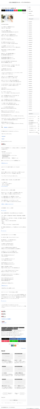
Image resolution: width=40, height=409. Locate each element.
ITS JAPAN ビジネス (4, 327)
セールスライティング (21, 327)
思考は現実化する (4, 335)
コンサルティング (7, 331)
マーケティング (17, 332)
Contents (30, 13)
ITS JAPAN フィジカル (10, 327)
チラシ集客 (9, 332)
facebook (3, 136)
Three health (31, 11)
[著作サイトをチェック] (12, 345)
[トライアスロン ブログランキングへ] (3, 313)
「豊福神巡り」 (5, 127)
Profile (30, 9)
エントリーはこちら (4, 186)
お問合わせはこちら (4, 163)
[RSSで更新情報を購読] (15, 345)
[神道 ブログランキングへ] (3, 316)
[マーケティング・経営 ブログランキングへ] (3, 311)
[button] (24, 10)
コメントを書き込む (14, 400)
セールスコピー (12, 331)
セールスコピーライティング (18, 331)
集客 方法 (13, 335)
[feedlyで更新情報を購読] (13, 345)
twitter (3, 138)
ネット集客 (13, 332)
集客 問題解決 (8, 335)
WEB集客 (3, 331)
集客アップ (20, 335)
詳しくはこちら (3, 210)
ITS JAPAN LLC (31, 15)
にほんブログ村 (3, 322)
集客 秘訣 (16, 335)
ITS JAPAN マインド (16, 327)
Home (29, 7)
